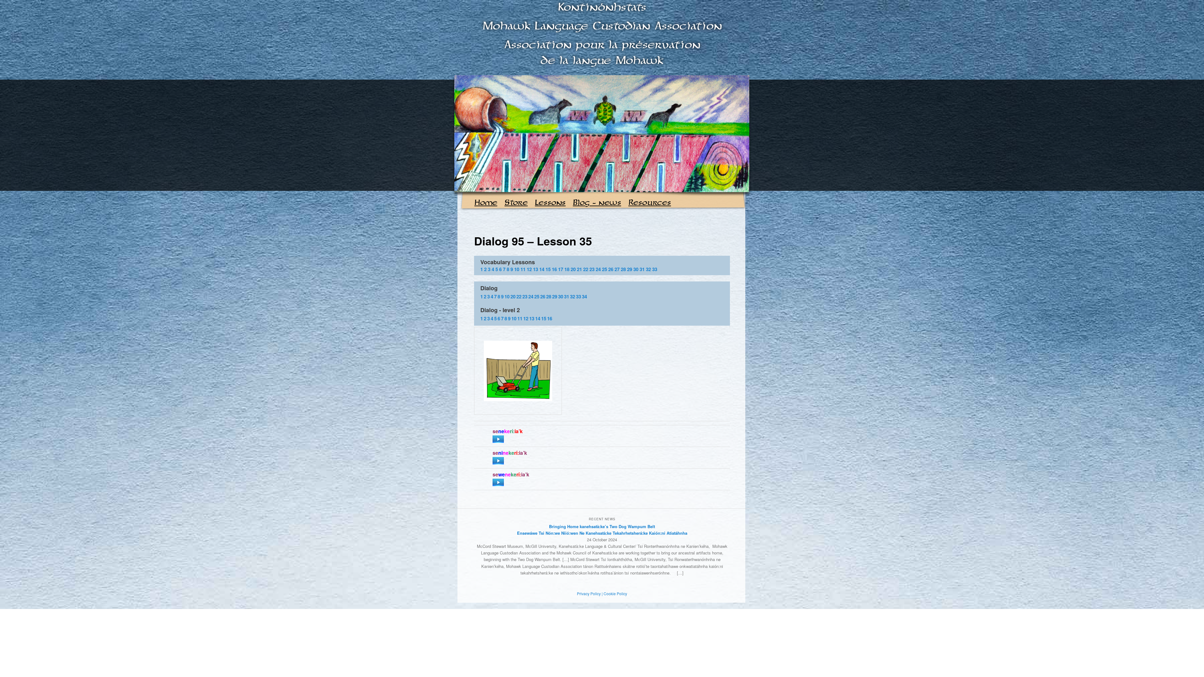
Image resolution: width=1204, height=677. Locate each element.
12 (529, 269)
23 (591, 269)
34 (584, 296)
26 (610, 269)
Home (485, 203)
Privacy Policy (589, 593)
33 (654, 269)
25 (604, 269)
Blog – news (597, 203)
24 (598, 269)
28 (623, 269)
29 (629, 269)
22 (585, 269)
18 (566, 269)
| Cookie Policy (614, 593)
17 (560, 269)
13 (535, 269)
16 (554, 269)
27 (617, 269)
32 (648, 269)
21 (579, 269)
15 (548, 269)
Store (516, 203)
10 (516, 269)
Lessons (550, 203)
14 (541, 269)
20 (573, 269)
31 (642, 269)
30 (635, 269)
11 (522, 269)
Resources (649, 203)
